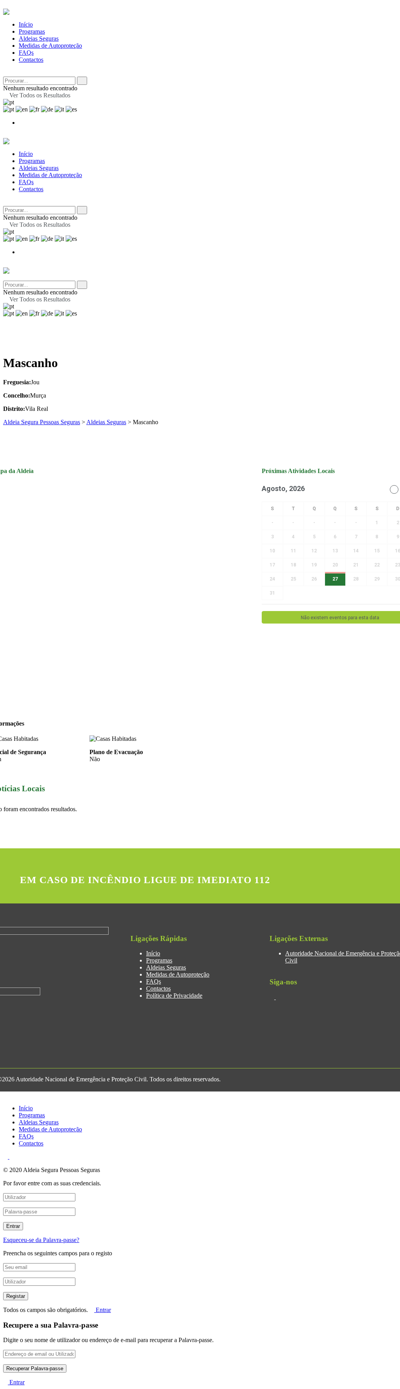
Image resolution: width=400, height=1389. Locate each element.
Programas (32, 31)
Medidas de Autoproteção (50, 45)
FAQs (26, 52)
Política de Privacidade (174, 995)
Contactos (31, 59)
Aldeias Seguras (39, 38)
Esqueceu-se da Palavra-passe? (41, 1240)
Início (26, 24)
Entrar (102, 1310)
